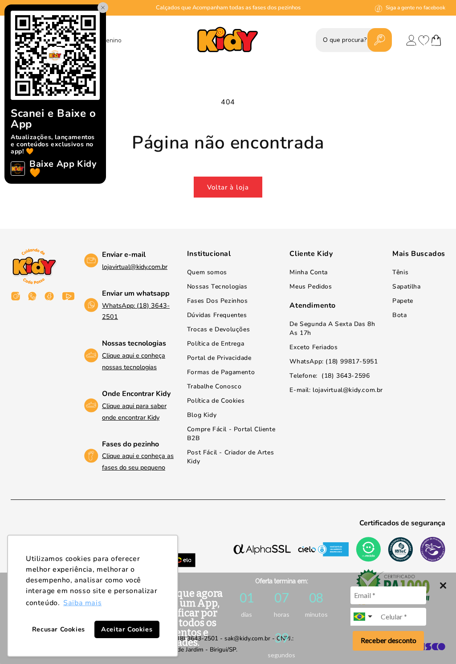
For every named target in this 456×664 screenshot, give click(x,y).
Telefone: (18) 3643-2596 (329, 375)
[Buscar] (379, 40)
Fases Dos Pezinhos (217, 301)
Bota (399, 315)
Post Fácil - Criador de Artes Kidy (230, 457)
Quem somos (207, 272)
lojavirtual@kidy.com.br (134, 266)
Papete (402, 301)
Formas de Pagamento (221, 372)
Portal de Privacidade (219, 358)
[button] (436, 40)
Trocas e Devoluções (218, 329)
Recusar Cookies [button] (58, 629)
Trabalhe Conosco (214, 386)
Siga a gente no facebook (415, 7)
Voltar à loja (228, 187)
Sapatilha (406, 286)
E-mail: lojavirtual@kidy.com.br (336, 390)
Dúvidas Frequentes (217, 315)
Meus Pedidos (310, 286)
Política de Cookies (215, 400)
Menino (111, 41)
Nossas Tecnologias (217, 286)
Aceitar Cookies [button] (126, 629)
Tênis (400, 272)
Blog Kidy (201, 415)
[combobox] (363, 617)
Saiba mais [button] (82, 603)
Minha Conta (308, 272)
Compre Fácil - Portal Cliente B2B (231, 433)
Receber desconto (388, 640)
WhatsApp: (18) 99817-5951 (333, 361)
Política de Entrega (215, 343)
